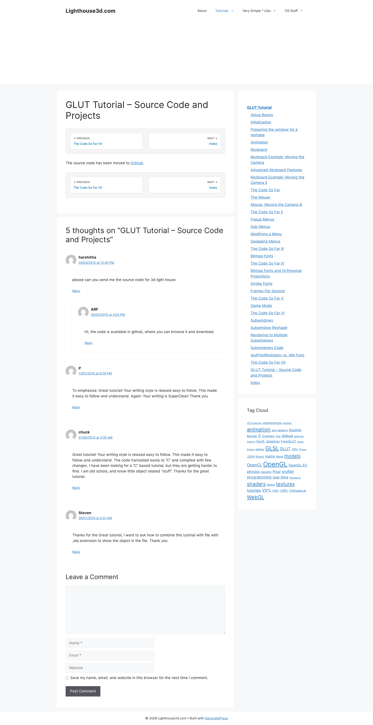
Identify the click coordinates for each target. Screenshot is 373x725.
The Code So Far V (267, 298)
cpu (278, 436)
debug (287, 436)
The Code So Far (265, 190)
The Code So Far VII (268, 362)
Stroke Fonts (261, 283)
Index (255, 383)
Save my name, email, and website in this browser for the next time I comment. (139, 678)
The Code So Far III (267, 248)
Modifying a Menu (266, 234)
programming (259, 477)
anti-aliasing (280, 430)
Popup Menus (262, 219)
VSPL (284, 491)
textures (285, 484)
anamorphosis (272, 423)
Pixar (277, 472)
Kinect (260, 456)
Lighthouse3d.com (90, 11)
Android (287, 423)
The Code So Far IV (267, 263)
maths (270, 456)
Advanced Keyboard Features (276, 170)
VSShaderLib (297, 490)
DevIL (260, 441)
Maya (279, 456)
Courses (268, 436)
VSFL (275, 490)
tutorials (254, 490)
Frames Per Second (268, 291)
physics (253, 471)
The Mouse (260, 197)
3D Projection (254, 423)
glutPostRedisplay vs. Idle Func (277, 355)
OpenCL (254, 465)
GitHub (137, 163)
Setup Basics (262, 115)
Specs (271, 484)
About (202, 11)
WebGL (255, 497)
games (259, 449)
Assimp (295, 430)
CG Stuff (291, 11)
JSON (250, 456)
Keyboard (259, 149)
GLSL (272, 448)
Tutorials (222, 11)
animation (258, 429)
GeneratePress (216, 718)
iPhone (302, 449)
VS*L (266, 490)
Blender (252, 436)
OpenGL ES (298, 465)
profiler (288, 471)
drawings (273, 441)
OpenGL (275, 464)
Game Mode (261, 305)
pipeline (266, 472)
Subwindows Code (267, 348)
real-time (280, 477)
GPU (295, 449)
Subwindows (262, 320)
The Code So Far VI (267, 313)
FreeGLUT (288, 441)
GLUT (285, 448)
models (292, 456)
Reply (76, 291)
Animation (259, 142)
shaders (256, 484)
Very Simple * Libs (257, 11)
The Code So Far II (267, 212)
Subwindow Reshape (269, 327)
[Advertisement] (186, 54)
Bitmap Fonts (262, 256)
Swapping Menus (265, 241)
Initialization (261, 122)
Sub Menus (260, 226)
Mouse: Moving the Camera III (276, 204)
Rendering (295, 477)
